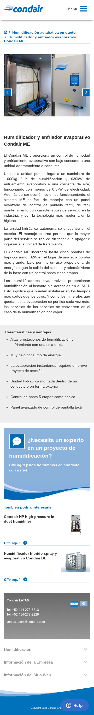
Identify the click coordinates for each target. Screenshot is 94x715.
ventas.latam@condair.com (26, 622)
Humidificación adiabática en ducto (44, 32)
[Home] (6, 33)
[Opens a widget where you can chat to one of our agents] (74, 705)
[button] (10, 94)
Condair (23, 9)
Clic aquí (12, 543)
